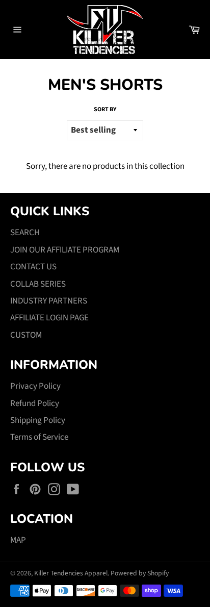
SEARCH (25, 232)
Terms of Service (39, 437)
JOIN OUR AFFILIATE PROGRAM (64, 250)
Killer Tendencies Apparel (71, 573)
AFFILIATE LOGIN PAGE (49, 318)
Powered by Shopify (140, 573)
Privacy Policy (35, 386)
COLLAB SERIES (38, 284)
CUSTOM (26, 335)
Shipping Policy (37, 420)
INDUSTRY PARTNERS (48, 301)
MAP (18, 540)
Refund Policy (34, 403)
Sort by (105, 110)
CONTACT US (33, 267)
